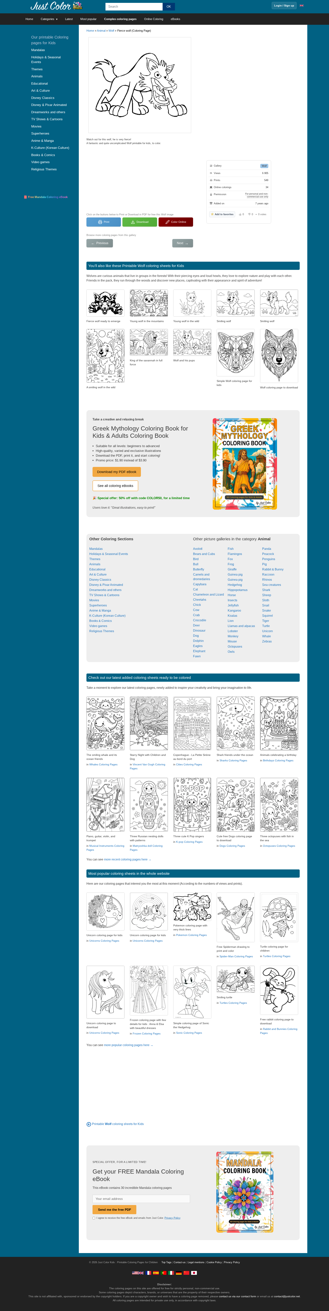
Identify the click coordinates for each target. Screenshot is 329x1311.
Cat (195, 589)
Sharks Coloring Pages (233, 760)
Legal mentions (196, 1262)
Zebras (267, 641)
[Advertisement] (139, 178)
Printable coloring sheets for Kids (118, 1124)
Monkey (233, 636)
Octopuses (235, 646)
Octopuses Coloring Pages (279, 845)
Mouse (232, 641)
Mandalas (96, 548)
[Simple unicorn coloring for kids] (149, 929)
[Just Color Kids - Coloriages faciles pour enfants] (148, 1272)
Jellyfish (233, 605)
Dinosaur (199, 630)
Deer (196, 625)
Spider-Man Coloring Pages (236, 956)
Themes (94, 559)
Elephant (199, 651)
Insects (232, 600)
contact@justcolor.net (287, 1296)
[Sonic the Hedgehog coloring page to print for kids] (192, 1017)
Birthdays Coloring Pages (278, 760)
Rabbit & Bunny (272, 569)
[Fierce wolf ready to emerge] (105, 315)
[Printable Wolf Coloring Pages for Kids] (88, 1124)
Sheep (266, 595)
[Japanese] (194, 1272)
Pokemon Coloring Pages (191, 935)
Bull (195, 564)
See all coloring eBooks (115, 486)
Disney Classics (100, 579)
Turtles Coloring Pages (276, 956)
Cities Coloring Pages (189, 764)
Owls (231, 651)
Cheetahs (199, 599)
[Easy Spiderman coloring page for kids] (236, 941)
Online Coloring (153, 19)
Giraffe (232, 569)
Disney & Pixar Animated (106, 584)
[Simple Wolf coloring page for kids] (236, 375)
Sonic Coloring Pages (189, 1032)
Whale (266, 636)
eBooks (175, 19)
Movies (94, 600)
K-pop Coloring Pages (189, 841)
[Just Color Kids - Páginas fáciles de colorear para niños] (156, 1272)
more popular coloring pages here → (128, 1045)
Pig (264, 564)
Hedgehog (235, 584)
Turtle (266, 626)
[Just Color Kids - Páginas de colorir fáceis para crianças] (163, 1272)
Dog (196, 635)
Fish (231, 548)
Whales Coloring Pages (103, 764)
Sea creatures (271, 584)
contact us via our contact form (237, 1296)
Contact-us (180, 1262)
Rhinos (267, 579)
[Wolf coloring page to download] (279, 381)
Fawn (197, 656)
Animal (101, 30)
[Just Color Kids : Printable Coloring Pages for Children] (56, 5)
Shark (266, 590)
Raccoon (268, 574)
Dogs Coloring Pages (232, 845)
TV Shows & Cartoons (104, 595)
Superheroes (98, 605)
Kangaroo (234, 610)
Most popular (88, 19)
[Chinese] (186, 1272)
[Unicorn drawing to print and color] (105, 1017)
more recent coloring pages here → (127, 859)
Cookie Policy (214, 1262)
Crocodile (199, 620)
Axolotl (197, 548)
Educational (97, 569)
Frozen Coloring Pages (147, 1033)
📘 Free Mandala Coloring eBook (46, 197)
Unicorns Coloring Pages (104, 940)
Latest (69, 19)
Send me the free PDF (114, 1210)
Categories (47, 19)
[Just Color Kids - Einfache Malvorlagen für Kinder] (179, 1272)
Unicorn (267, 631)
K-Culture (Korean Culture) (107, 615)
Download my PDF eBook (116, 472)
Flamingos (235, 554)
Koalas (232, 615)
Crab (196, 615)
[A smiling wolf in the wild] (105, 381)
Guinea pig (235, 574)
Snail (265, 605)
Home (29, 19)
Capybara (199, 584)
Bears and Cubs (204, 554)
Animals (94, 564)
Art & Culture (98, 574)
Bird (196, 559)
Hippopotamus (238, 590)
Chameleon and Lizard (208, 594)
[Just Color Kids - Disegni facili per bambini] (171, 1272)
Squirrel (267, 615)
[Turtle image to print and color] (279, 941)
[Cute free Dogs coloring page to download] (236, 830)
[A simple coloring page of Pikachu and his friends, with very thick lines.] (192, 919)
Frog (231, 564)
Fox (230, 559)
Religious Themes (101, 631)
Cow (196, 610)
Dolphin (198, 640)
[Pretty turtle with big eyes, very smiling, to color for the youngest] (236, 991)
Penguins (268, 559)
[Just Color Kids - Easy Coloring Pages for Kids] (138, 1272)
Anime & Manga (100, 610)
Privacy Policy (172, 1217)
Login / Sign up (284, 5)
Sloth (265, 600)
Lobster (233, 631)
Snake (266, 610)
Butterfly (198, 569)
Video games (98, 626)
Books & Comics (100, 620)
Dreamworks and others (105, 590)
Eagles (198, 646)
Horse (232, 595)
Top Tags (166, 1262)
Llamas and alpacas (241, 626)
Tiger (265, 620)
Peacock (268, 554)
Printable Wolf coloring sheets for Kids (153, 266)
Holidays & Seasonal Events (108, 554)
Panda (266, 548)
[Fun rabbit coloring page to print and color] (279, 1013)
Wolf (111, 30)
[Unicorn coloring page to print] (105, 929)
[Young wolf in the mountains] (149, 315)
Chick (197, 604)
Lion (231, 620)
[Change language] (301, 5)
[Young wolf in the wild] (192, 315)
